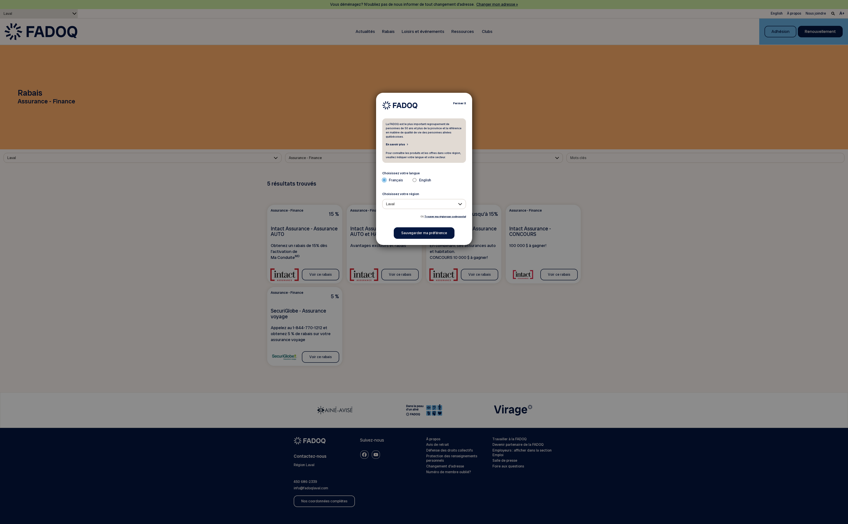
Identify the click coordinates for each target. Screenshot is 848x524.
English (425, 180)
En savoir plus (395, 144)
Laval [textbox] (390, 204)
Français (396, 180)
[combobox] (424, 204)
